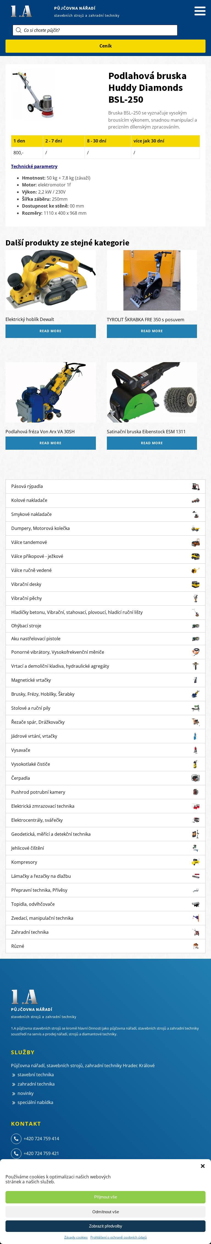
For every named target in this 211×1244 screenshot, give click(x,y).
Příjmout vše (105, 1197)
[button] (203, 1166)
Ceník (105, 46)
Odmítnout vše (105, 1211)
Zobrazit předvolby (105, 1226)
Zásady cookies (76, 1237)
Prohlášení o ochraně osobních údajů (118, 1237)
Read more (51, 331)
